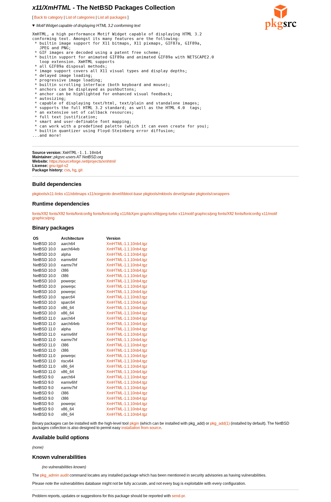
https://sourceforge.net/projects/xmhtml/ (82, 161)
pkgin (134, 423)
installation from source (141, 428)
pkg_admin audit (54, 475)
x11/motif (186, 214)
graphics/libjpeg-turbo (158, 214)
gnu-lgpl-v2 (58, 166)
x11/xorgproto (99, 194)
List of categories (80, 17)
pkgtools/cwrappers (212, 194)
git (80, 170)
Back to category (48, 17)
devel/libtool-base (127, 194)
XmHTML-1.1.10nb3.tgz (126, 297)
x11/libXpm (129, 214)
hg (74, 170)
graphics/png (206, 214)
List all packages (112, 17)
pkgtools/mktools (157, 194)
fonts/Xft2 (40, 214)
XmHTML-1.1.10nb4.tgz (126, 244)
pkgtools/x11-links (47, 194)
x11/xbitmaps (75, 194)
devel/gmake (184, 194)
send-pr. (179, 496)
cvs (67, 170)
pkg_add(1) (220, 423)
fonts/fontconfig (79, 214)
